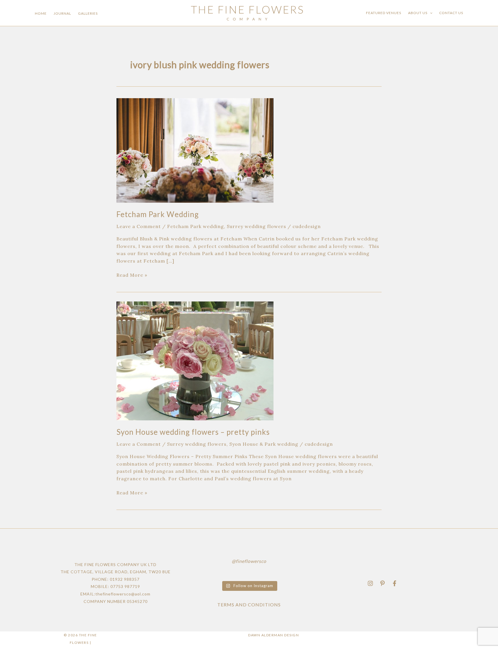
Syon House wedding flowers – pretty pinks (193, 432)
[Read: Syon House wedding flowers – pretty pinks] (194, 360)
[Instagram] (370, 583)
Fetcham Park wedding (195, 226)
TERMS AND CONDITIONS (249, 604)
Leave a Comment (138, 226)
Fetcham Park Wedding (157, 214)
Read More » (131, 275)
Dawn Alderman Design (273, 635)
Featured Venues (383, 13)
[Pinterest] (382, 583)
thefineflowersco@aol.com (122, 593)
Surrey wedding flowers (256, 226)
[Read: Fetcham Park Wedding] (194, 150)
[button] (429, 13)
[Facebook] (394, 583)
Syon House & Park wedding (263, 444)
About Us (417, 13)
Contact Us (451, 13)
